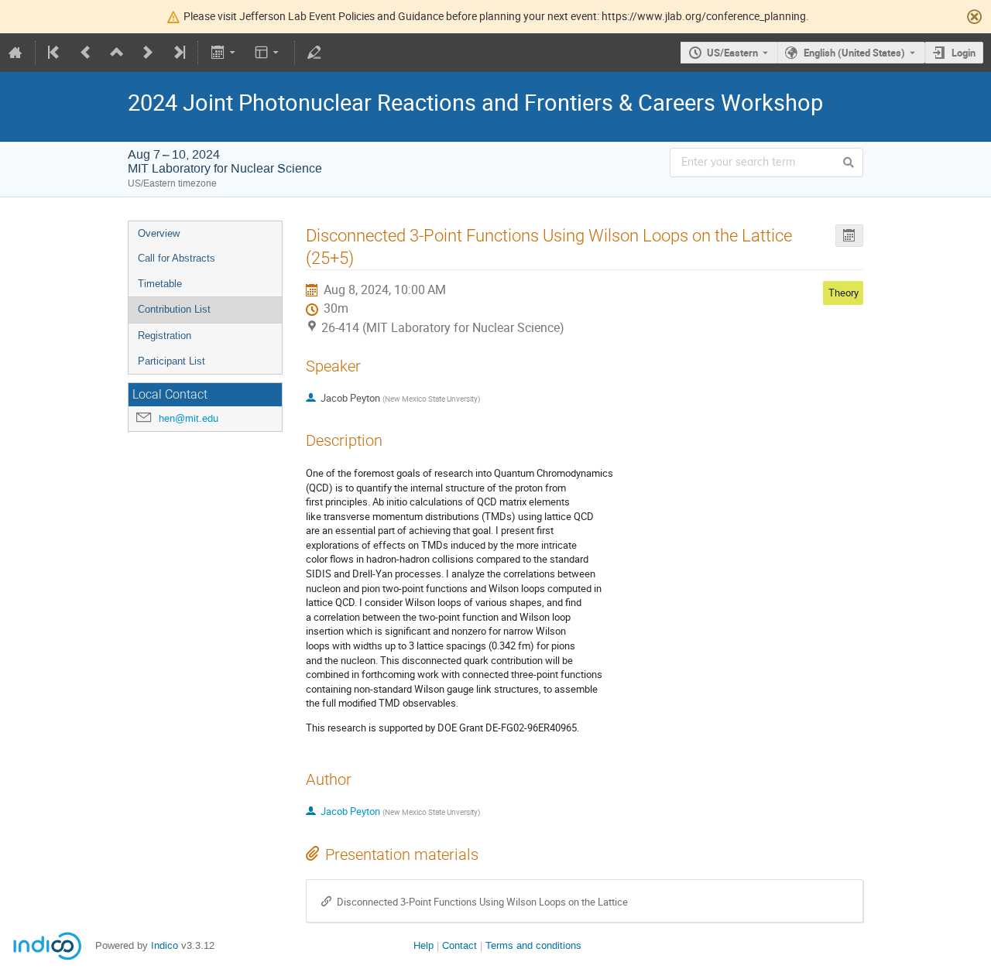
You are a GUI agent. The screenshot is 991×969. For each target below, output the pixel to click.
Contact (459, 945)
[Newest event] (178, 52)
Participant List (171, 361)
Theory (843, 293)
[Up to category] (116, 52)
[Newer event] (147, 52)
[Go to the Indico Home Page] (15, 52)
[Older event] (85, 52)
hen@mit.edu (188, 418)
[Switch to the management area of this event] (314, 52)
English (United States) (854, 53)
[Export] (224, 52)
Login (964, 53)
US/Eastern (732, 53)
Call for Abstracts (176, 258)
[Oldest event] (54, 52)
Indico (164, 945)
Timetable (160, 283)
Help (423, 945)
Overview (159, 233)
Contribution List (174, 309)
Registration (164, 335)
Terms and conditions (533, 945)
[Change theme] (268, 52)
